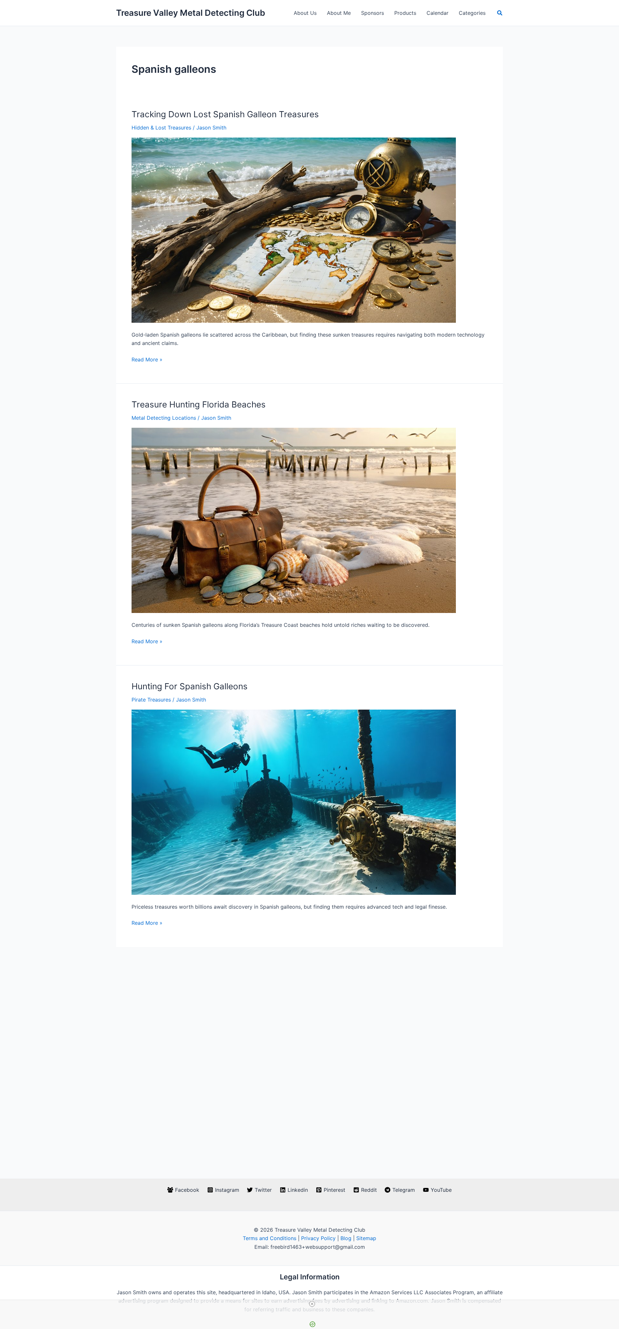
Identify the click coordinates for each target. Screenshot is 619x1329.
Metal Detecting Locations (164, 418)
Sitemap (366, 1238)
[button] (500, 13)
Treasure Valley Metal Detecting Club (190, 13)
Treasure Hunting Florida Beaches (199, 404)
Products (405, 13)
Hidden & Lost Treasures (161, 127)
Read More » (147, 360)
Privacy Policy (318, 1238)
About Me (339, 13)
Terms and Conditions (269, 1238)
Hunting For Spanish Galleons (190, 686)
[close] (312, 1304)
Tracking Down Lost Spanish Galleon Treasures (225, 114)
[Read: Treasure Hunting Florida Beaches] (294, 520)
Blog (345, 1238)
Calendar (437, 13)
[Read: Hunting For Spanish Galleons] (294, 801)
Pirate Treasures (151, 699)
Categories (472, 13)
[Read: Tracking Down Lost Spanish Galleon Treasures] (294, 229)
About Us (305, 13)
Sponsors (372, 13)
